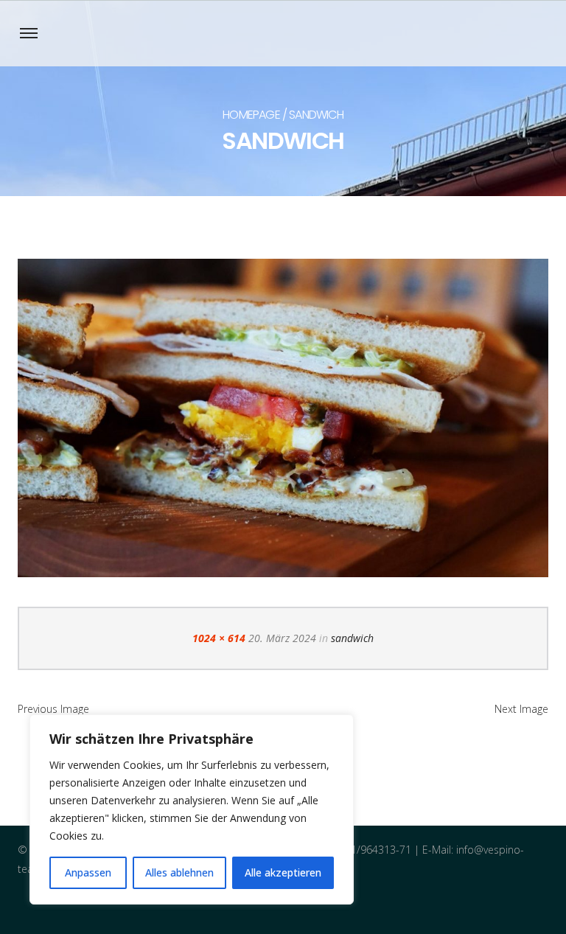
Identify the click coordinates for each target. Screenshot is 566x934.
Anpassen (88, 872)
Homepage (251, 114)
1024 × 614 (218, 638)
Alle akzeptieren (283, 872)
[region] (191, 809)
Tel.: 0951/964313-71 (361, 850)
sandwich (352, 638)
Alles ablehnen (179, 872)
